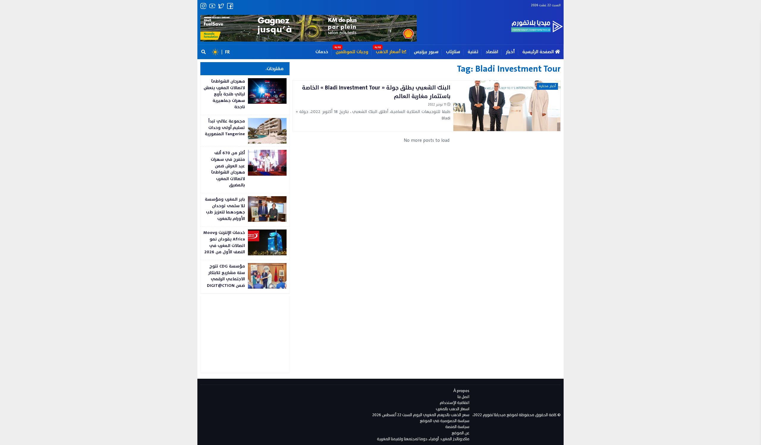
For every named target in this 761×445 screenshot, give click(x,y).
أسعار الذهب (389, 52)
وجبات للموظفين (352, 52)
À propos (461, 390)
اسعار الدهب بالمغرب (452, 408)
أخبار (510, 52)
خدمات (321, 52)
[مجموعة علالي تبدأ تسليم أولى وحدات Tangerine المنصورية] (245, 131)
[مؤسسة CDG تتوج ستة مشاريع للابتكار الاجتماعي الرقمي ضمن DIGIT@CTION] (245, 276)
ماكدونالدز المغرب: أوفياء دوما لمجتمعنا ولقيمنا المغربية (423, 438)
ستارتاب (453, 52)
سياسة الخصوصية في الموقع (444, 420)
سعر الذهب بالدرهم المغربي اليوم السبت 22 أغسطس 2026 (420, 414)
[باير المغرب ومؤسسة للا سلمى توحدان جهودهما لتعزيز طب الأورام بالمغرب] (245, 209)
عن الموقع (460, 433)
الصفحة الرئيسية (538, 52)
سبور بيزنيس (426, 52)
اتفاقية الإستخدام (454, 402)
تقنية (473, 52)
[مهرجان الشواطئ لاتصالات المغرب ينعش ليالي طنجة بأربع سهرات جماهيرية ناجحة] (245, 95)
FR (227, 52)
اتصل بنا (463, 396)
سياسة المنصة (457, 426)
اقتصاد (492, 52)
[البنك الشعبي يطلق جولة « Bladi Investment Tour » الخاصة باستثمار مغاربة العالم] (426, 106)
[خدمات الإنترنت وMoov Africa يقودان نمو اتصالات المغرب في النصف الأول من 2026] (245, 243)
